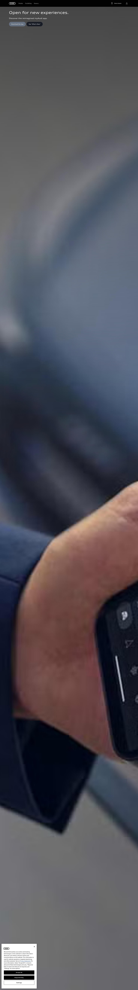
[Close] (34, 947)
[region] (19, 966)
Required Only (19, 977)
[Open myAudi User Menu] (126, 3)
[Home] (12, 3)
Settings (19, 982)
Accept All (19, 972)
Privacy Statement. (25, 961)
